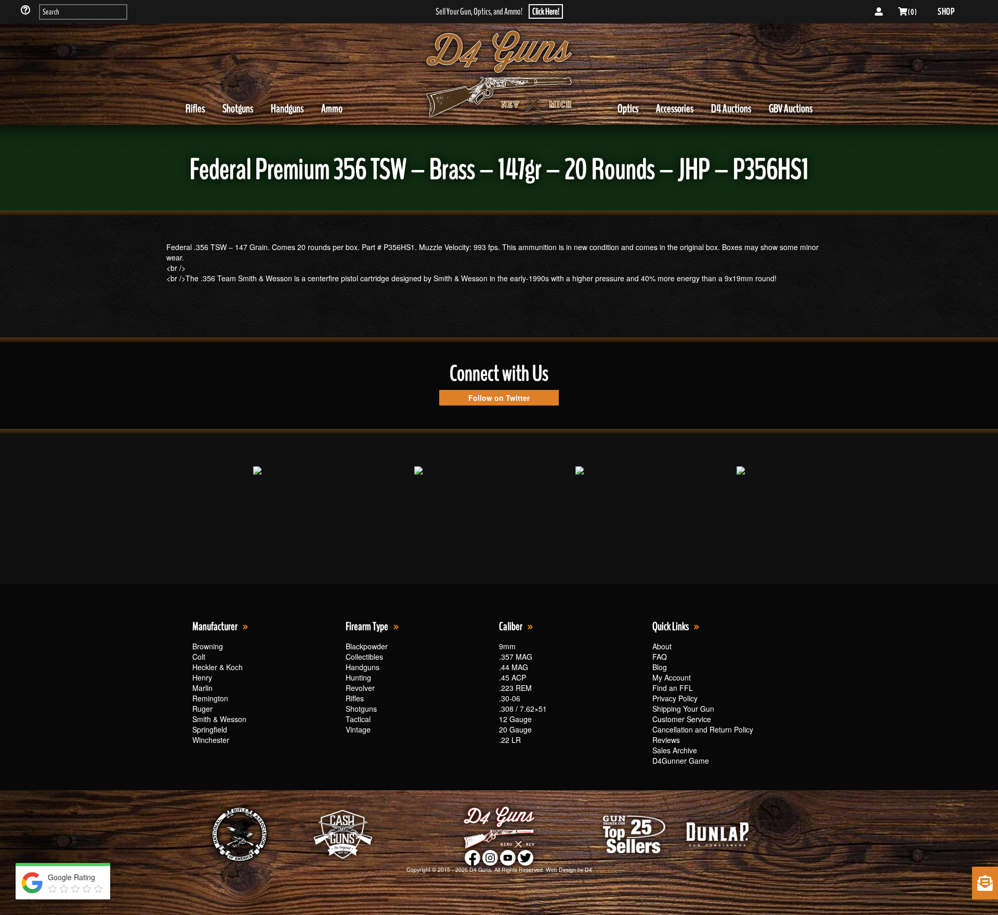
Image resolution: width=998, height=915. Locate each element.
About (662, 646)
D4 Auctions (731, 108)
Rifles (195, 108)
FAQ (659, 656)
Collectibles (364, 656)
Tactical (358, 719)
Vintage (358, 729)
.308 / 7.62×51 (523, 708)
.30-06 (509, 698)
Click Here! (545, 11)
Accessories (674, 108)
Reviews (666, 740)
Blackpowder (367, 646)
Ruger (202, 708)
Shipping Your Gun (683, 708)
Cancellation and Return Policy (702, 729)
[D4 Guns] (499, 74)
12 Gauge (515, 719)
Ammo (332, 108)
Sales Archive (674, 750)
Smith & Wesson (219, 719)
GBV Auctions (790, 108)
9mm (507, 646)
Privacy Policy (675, 698)
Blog (659, 667)
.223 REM (515, 688)
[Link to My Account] (879, 12)
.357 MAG (515, 656)
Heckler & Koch (217, 667)
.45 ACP (512, 677)
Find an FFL (672, 688)
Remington (210, 698)
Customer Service (681, 719)
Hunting (358, 677)
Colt (198, 656)
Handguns (287, 108)
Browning (207, 646)
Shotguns (237, 108)
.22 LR (510, 740)
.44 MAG (513, 667)
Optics (628, 108)
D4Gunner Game (680, 760)
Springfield (209, 729)
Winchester (210, 740)
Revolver (360, 688)
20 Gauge (515, 729)
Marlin (202, 688)
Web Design (561, 869)
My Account (671, 677)
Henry (202, 677)
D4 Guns (480, 869)
